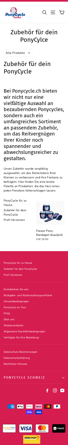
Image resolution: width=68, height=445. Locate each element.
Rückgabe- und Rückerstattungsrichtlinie (28, 295)
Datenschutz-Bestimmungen (20, 352)
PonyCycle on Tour (15, 307)
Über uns (9, 319)
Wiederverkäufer (13, 325)
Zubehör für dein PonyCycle (20, 269)
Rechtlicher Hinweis (15, 364)
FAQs (7, 313)
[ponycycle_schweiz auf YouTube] (62, 390)
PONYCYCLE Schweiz (24, 378)
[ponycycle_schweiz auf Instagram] (55, 390)
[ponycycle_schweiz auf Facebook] (47, 390)
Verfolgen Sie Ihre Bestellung (21, 337)
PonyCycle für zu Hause (18, 263)
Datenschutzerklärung (17, 358)
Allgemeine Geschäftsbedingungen (24, 331)
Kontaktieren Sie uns (16, 289)
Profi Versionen (14, 220)
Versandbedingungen (16, 301)
